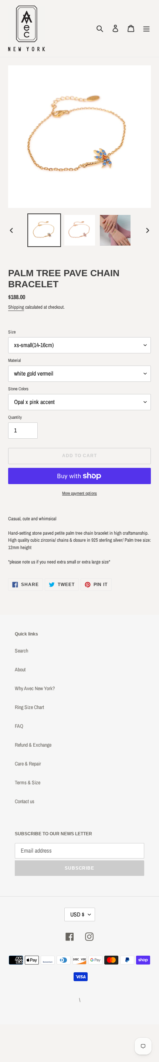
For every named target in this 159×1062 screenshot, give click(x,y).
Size (12, 332)
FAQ (19, 726)
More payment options (79, 493)
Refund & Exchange (33, 744)
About (20, 669)
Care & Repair (28, 763)
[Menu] (146, 28)
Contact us (24, 801)
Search (21, 650)
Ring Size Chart (29, 707)
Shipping (16, 307)
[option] (44, 230)
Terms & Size (27, 782)
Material (14, 360)
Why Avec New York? (35, 688)
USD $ (77, 914)
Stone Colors (18, 389)
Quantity (15, 417)
